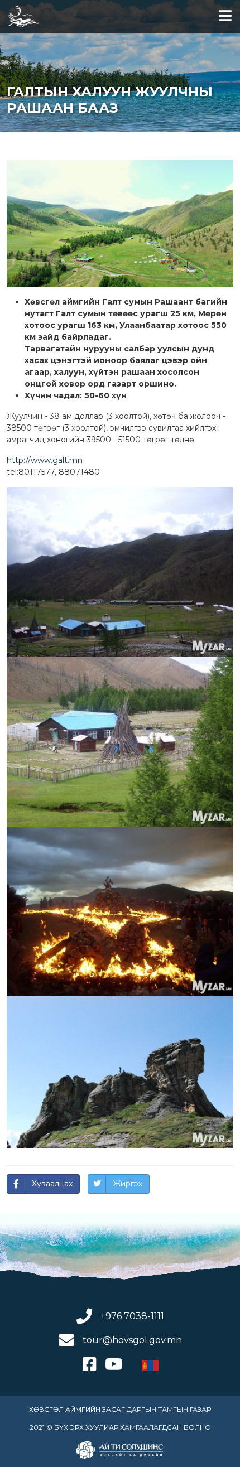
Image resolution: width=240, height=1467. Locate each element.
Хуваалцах (52, 1184)
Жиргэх (127, 1184)
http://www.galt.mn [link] (45, 460)
